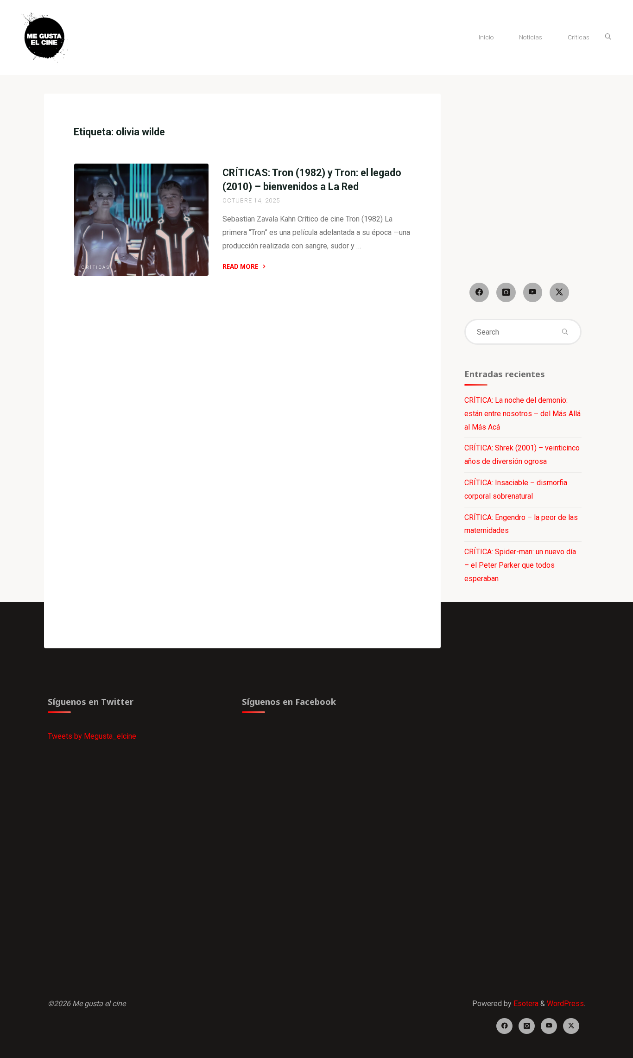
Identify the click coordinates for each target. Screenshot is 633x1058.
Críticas (96, 267)
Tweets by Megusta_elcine (92, 736)
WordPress (565, 1003)
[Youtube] (533, 292)
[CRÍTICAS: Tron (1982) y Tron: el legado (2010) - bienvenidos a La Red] (141, 220)
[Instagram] (506, 292)
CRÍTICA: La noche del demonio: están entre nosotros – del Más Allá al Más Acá (522, 413)
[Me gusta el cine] (44, 36)
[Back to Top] (597, 1045)
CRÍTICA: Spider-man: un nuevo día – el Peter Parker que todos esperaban (520, 565)
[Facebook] (479, 292)
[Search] (608, 37)
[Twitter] (559, 292)
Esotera (525, 1003)
